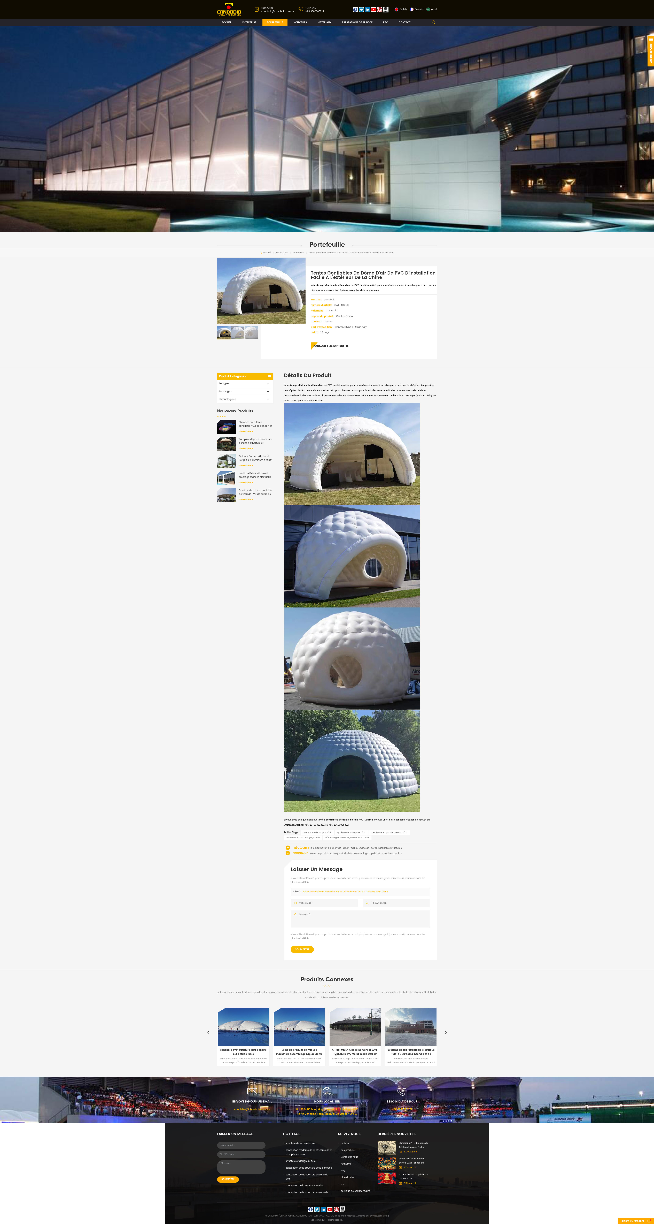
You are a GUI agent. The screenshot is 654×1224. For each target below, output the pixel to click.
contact (404, 22)
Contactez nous (349, 1157)
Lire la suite (245, 431)
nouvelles (300, 22)
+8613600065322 (314, 11)
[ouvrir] (651, 51)
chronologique (227, 399)
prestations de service (357, 22)
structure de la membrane (300, 1143)
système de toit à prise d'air (351, 832)
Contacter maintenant (328, 346)
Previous (208, 1032)
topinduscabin (335, 1220)
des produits (348, 1150)
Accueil (227, 22)
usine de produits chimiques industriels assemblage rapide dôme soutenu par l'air (356, 853)
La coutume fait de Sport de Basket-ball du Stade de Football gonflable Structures (356, 848)
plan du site (347, 1177)
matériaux (324, 22)
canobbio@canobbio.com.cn (277, 11)
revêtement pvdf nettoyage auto (303, 837)
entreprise (249, 22)
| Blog (385, 1216)
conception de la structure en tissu (305, 1186)
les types (224, 383)
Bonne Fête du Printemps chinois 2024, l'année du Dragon (411, 1161)
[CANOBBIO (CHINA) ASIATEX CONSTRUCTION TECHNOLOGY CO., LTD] (229, 9)
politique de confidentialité (355, 1191)
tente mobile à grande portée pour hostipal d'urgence (416, 1052)
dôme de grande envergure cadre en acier (347, 837)
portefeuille (275, 22)
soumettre (302, 949)
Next (446, 1032)
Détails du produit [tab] (307, 375)
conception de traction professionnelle (307, 1192)
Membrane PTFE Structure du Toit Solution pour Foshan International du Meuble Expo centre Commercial (414, 1145)
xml (342, 1184)
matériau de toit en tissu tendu (360, 1050)
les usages (282, 253)
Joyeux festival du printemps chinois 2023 (413, 1176)
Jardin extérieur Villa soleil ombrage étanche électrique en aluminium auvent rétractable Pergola (255, 475)
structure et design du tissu (301, 1161)
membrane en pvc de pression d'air (389, 832)
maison (345, 1143)
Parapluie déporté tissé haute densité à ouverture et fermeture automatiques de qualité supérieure (255, 441)
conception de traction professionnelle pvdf (307, 1177)
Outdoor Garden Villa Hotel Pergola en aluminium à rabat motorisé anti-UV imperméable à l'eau (255, 458)
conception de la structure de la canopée (309, 1168)
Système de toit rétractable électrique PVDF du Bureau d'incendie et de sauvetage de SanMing (248, 1052)
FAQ (385, 22)
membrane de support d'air (317, 832)
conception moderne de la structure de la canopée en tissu (309, 1152)
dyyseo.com (376, 1216)
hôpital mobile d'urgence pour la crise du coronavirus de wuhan (304, 1052)
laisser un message (632, 1221)
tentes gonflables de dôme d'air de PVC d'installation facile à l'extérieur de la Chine (345, 891)
